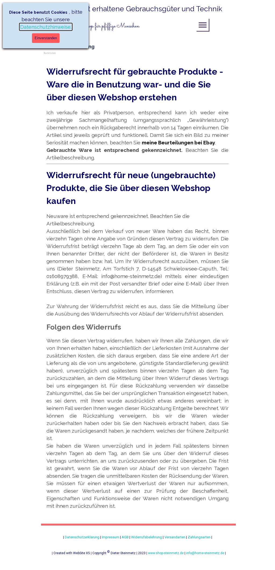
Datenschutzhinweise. (45, 27)
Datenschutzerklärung (82, 537)
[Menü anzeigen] (203, 25)
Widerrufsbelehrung (146, 537)
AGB (125, 537)
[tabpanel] (126, 26)
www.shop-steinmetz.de (166, 553)
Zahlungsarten (199, 537)
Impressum (110, 537)
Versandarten (174, 537)
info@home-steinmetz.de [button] (205, 553)
